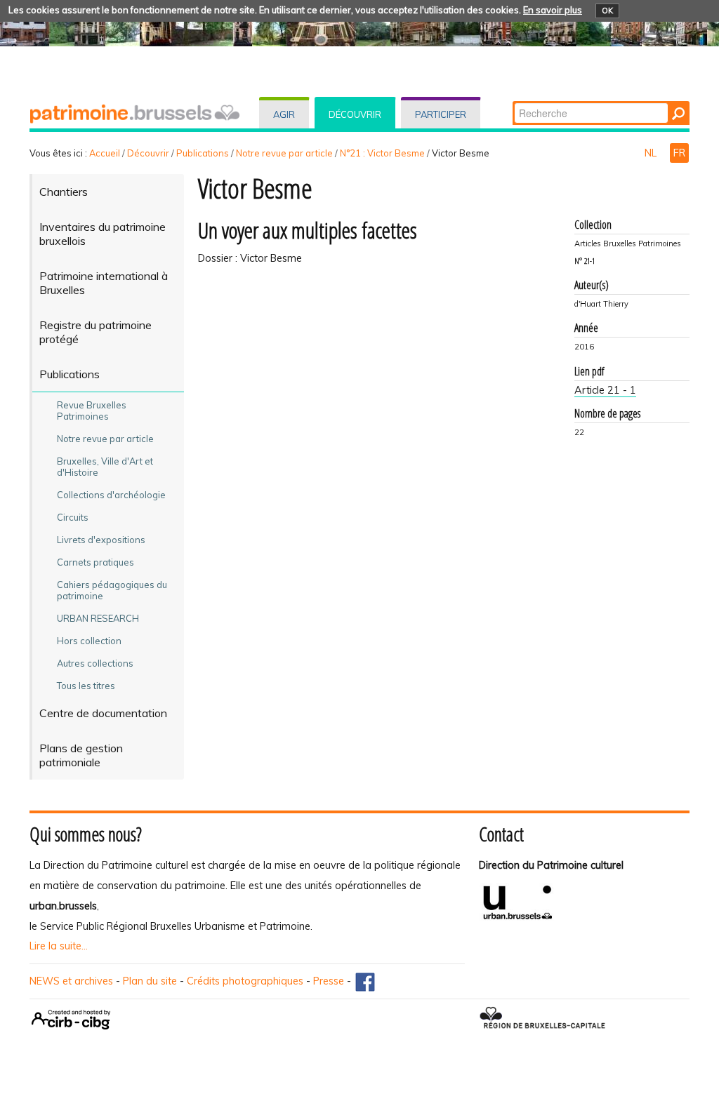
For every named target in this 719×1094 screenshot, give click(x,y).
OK (607, 10)
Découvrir (355, 114)
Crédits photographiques (245, 981)
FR (679, 153)
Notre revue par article (284, 153)
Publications (202, 153)
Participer (440, 114)
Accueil (104, 153)
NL (652, 153)
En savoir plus (552, 9)
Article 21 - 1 (605, 390)
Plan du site (150, 981)
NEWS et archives (71, 981)
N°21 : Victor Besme (382, 153)
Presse (328, 981)
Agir (284, 114)
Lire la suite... (58, 946)
